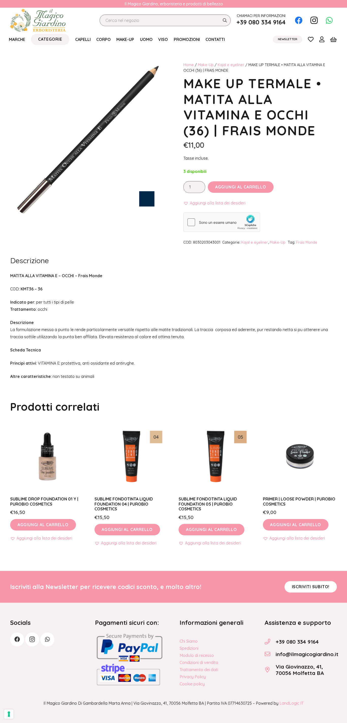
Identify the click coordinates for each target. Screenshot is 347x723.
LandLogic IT (291, 703)
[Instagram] (314, 20)
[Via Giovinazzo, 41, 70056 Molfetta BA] (270, 670)
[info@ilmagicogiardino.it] (270, 654)
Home (188, 65)
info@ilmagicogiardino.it (307, 654)
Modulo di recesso (197, 655)
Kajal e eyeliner (231, 65)
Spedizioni (189, 648)
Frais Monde (306, 242)
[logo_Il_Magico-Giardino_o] (38, 20)
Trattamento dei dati (199, 669)
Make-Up (206, 65)
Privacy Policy (193, 676)
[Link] (310, 39)
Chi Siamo (189, 641)
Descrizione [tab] (29, 260)
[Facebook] (298, 20)
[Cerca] (224, 20)
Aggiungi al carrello (240, 186)
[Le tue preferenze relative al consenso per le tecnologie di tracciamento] (9, 714)
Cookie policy (192, 683)
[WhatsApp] (329, 20)
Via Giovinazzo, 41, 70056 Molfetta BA (300, 669)
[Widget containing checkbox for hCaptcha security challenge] (221, 222)
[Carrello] (333, 39)
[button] (214, 202)
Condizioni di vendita (199, 662)
